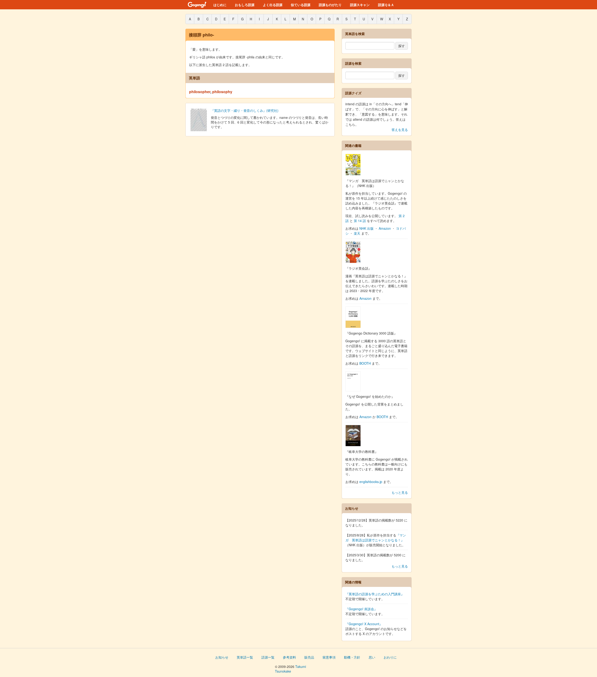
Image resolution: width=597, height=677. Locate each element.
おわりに (390, 657)
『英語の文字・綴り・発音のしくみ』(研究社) (244, 110)
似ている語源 (300, 4)
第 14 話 (360, 220)
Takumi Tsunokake (290, 668)
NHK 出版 (366, 228)
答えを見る (400, 129)
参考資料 (289, 657)
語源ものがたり (330, 4)
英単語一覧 (245, 657)
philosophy (222, 91)
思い (372, 657)
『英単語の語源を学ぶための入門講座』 (374, 594)
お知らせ (221, 657)
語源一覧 (267, 657)
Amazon (385, 228)
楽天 (357, 233)
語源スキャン (360, 4)
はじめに (219, 4)
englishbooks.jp (370, 481)
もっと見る (400, 492)
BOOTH (365, 363)
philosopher (199, 91)
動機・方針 (352, 657)
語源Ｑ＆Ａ (386, 4)
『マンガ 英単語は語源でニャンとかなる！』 (375, 537)
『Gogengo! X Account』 (363, 623)
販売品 (309, 657)
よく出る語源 (272, 4)
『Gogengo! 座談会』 (361, 608)
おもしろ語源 (244, 4)
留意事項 (329, 657)
